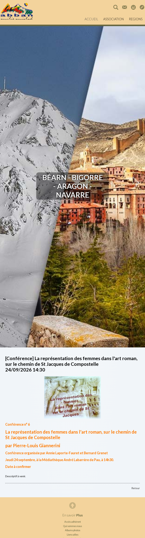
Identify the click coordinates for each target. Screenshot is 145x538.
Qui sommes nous (72, 526)
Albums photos (72, 530)
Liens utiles (72, 534)
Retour (135, 488)
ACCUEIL (91, 19)
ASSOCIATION (113, 19)
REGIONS (136, 19)
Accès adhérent (72, 521)
